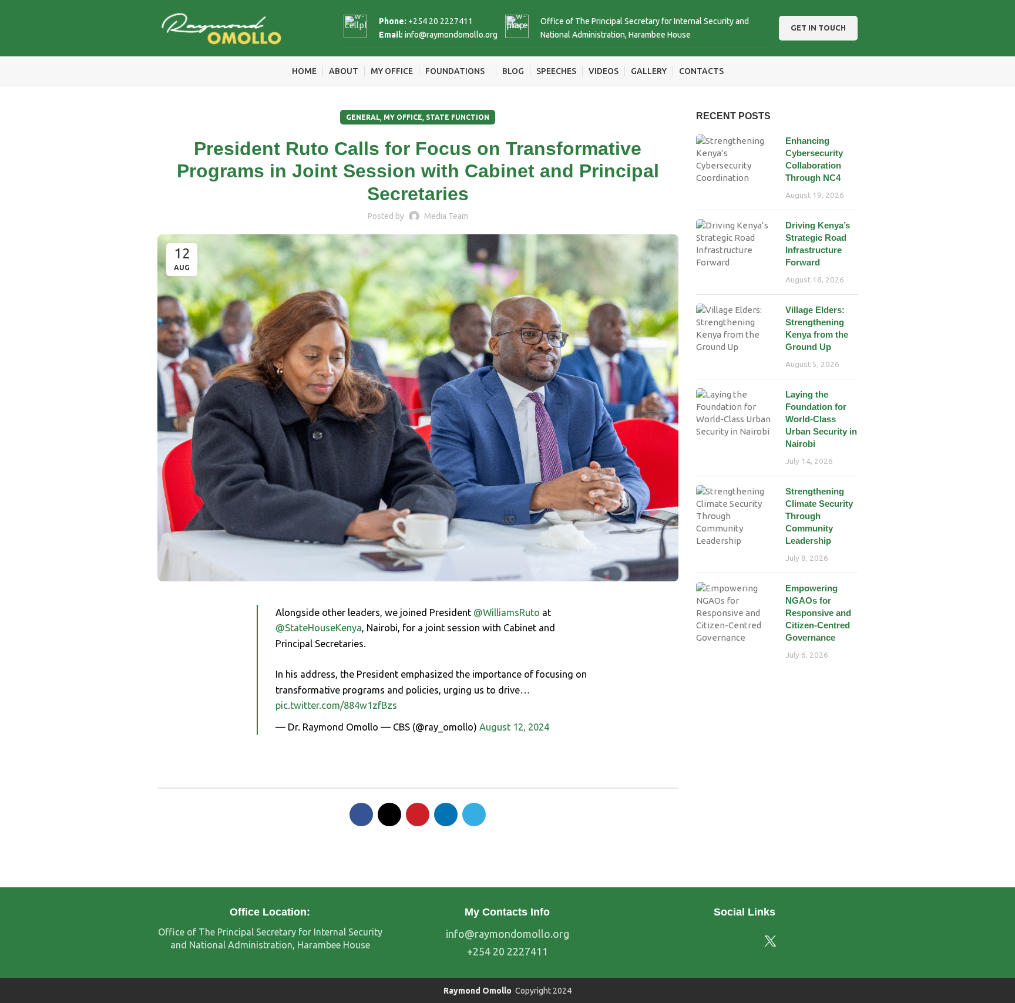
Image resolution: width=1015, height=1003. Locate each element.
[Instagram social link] (735, 941)
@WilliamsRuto (506, 612)
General (363, 117)
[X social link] (389, 814)
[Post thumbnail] (736, 167)
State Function (457, 117)
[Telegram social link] (474, 814)
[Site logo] (220, 27)
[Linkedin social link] (446, 814)
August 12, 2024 (514, 727)
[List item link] (507, 934)
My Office (403, 117)
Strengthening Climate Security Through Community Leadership (819, 516)
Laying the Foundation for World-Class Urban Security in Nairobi (821, 419)
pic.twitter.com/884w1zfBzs (336, 705)
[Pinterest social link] (417, 814)
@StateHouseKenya (318, 627)
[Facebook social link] (361, 814)
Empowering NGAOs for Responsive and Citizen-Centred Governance (818, 612)
